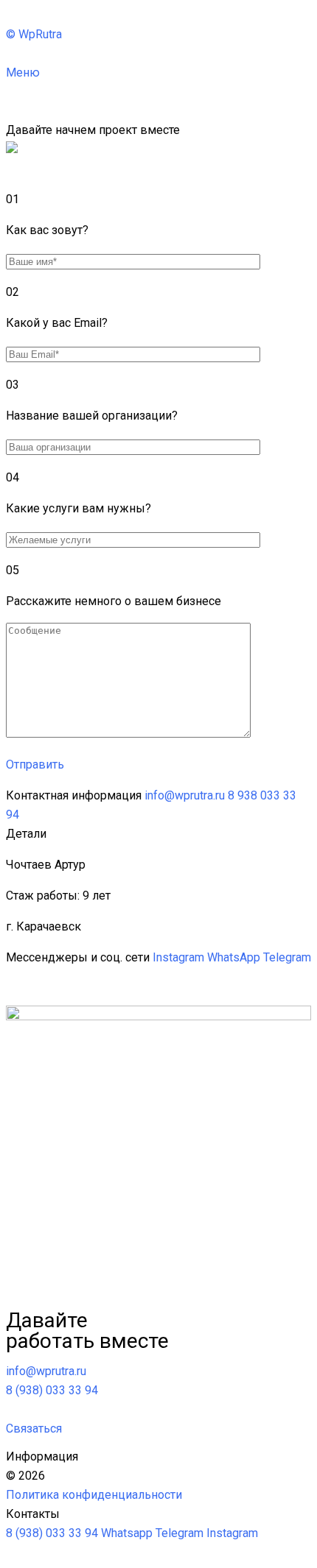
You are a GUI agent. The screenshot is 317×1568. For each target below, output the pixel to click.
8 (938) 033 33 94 (52, 1533)
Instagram (178, 957)
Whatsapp (127, 1533)
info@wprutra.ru (184, 795)
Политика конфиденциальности (94, 1495)
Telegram (287, 957)
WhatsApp (233, 957)
